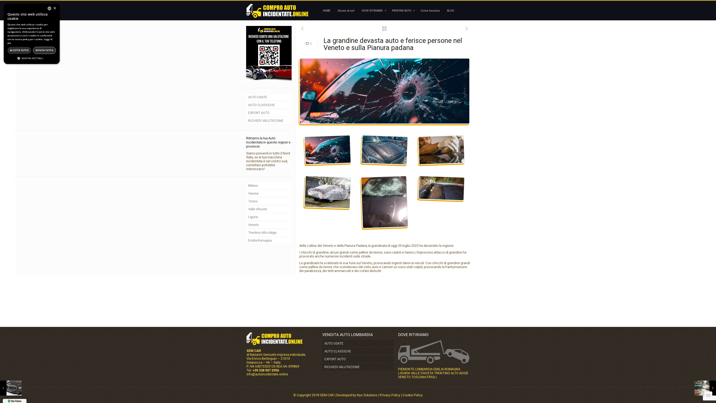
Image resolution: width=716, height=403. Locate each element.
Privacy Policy (390, 395)
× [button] (54, 8)
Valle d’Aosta (257, 209)
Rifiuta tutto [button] (44, 50)
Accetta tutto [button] (19, 50)
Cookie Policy (413, 395)
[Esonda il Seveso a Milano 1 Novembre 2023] (705, 388)
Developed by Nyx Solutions (356, 395)
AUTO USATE (257, 97)
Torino (252, 201)
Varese (253, 193)
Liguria (253, 217)
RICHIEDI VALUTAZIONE (265, 121)
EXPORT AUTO (258, 113)
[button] (31, 58)
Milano (253, 186)
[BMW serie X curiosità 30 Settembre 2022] (10, 388)
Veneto (253, 225)
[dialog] (32, 34)
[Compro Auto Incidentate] (277, 10)
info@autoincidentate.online (267, 374)
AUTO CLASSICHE (261, 105)
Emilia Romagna (260, 240)
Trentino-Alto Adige (262, 233)
